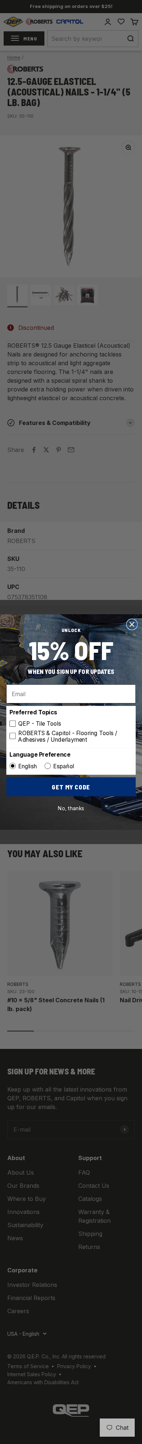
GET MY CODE (71, 787)
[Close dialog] (132, 624)
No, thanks (71, 808)
